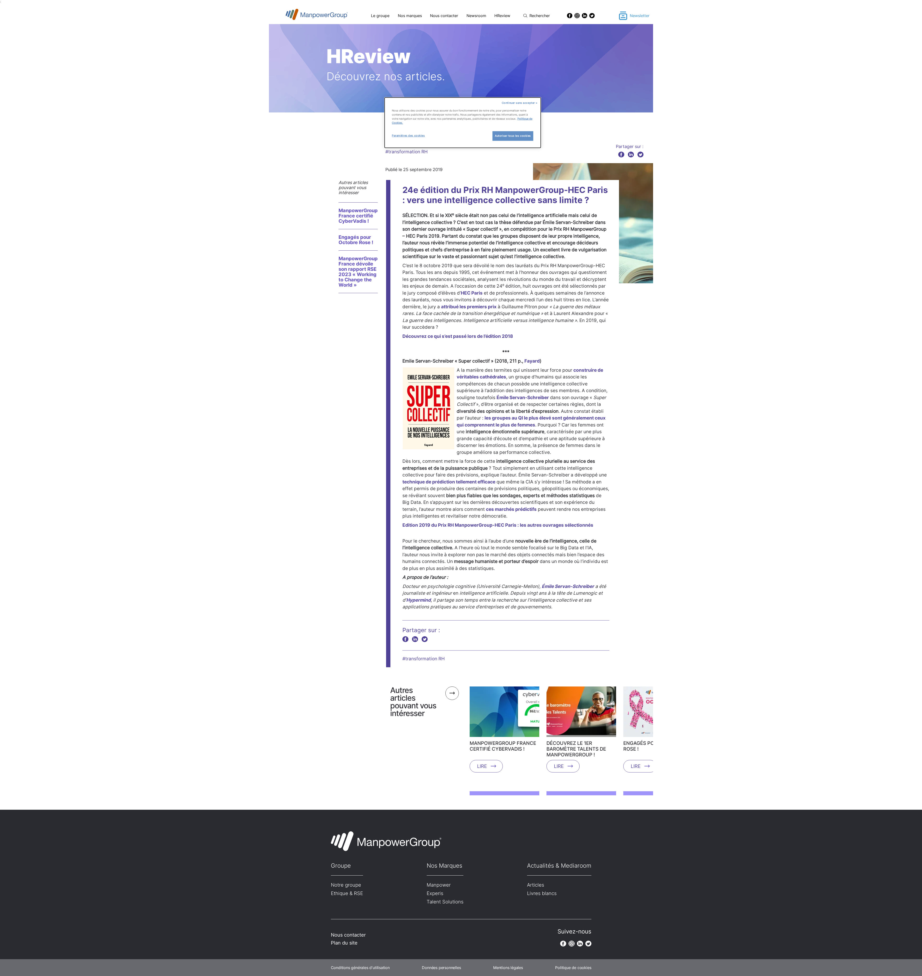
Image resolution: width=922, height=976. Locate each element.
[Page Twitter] (592, 15)
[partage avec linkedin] (631, 154)
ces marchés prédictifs (511, 509)
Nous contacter (444, 15)
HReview (502, 15)
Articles (535, 885)
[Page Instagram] (577, 15)
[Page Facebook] (569, 15)
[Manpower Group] (328, 16)
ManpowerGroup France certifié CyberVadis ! (358, 216)
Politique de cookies (573, 967)
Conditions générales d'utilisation (360, 967)
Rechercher (539, 16)
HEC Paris (472, 293)
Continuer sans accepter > (520, 103)
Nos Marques (444, 865)
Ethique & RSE (347, 893)
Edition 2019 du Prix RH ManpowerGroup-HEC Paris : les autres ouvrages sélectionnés (497, 525)
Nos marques (410, 15)
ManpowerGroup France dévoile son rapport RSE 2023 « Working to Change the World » (358, 272)
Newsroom (476, 15)
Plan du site (344, 943)
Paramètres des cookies (408, 135)
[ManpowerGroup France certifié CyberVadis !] (504, 713)
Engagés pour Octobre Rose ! (356, 239)
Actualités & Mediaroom (559, 865)
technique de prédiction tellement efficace (448, 482)
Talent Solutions (445, 902)
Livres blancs (542, 893)
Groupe (341, 865)
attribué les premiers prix (469, 306)
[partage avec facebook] (621, 154)
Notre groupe (346, 885)
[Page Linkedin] (584, 15)
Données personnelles (441, 967)
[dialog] (463, 123)
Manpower (439, 885)
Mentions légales (508, 967)
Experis (435, 893)
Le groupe (380, 15)
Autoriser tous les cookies (513, 135)
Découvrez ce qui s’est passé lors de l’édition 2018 (457, 336)
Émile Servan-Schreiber (523, 397)
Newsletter (639, 15)
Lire (482, 766)
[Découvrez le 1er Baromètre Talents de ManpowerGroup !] (581, 713)
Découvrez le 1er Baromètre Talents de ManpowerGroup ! (576, 749)
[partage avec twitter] (640, 154)
